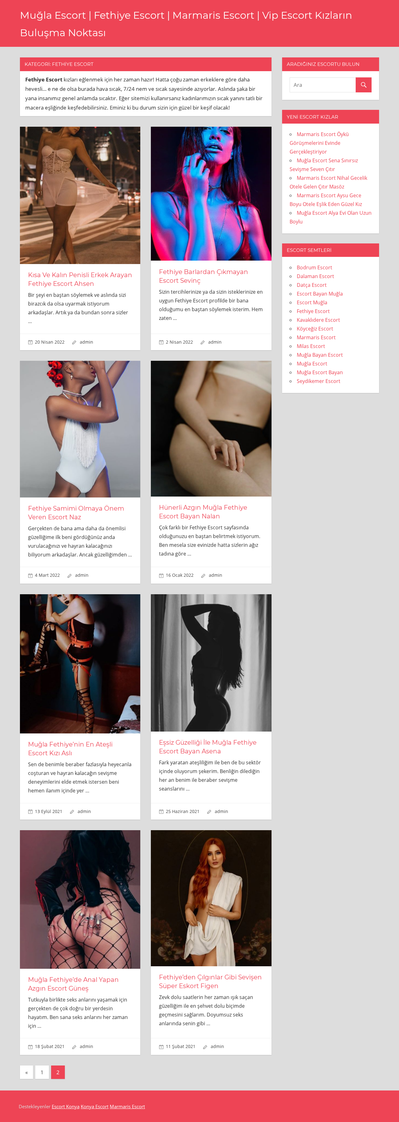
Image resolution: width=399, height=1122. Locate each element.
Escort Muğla (312, 302)
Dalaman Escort (315, 276)
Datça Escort (312, 285)
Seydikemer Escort (318, 381)
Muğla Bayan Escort (320, 354)
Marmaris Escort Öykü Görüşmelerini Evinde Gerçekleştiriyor (319, 143)
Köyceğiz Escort (315, 328)
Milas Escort (311, 346)
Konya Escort (94, 1106)
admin (86, 342)
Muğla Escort (312, 363)
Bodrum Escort (314, 267)
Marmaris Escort (316, 337)
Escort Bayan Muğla (320, 293)
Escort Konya (65, 1106)
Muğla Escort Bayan (320, 372)
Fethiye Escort (313, 311)
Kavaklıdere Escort (318, 319)
